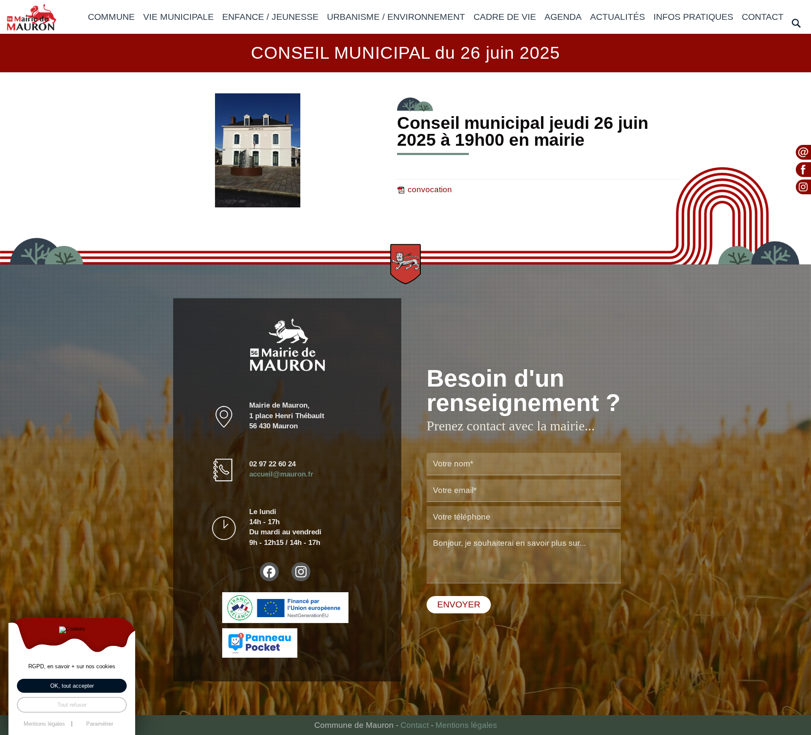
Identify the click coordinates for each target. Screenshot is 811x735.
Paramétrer (99, 724)
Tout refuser (72, 705)
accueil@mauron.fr (281, 474)
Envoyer (458, 604)
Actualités (617, 17)
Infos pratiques (693, 17)
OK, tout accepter (72, 686)
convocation (430, 189)
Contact (763, 17)
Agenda (563, 17)
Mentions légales (466, 725)
